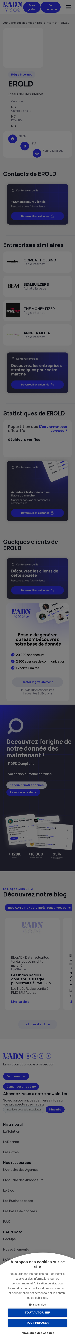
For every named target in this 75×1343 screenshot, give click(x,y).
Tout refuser (37, 1322)
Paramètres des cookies (37, 1332)
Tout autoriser (37, 1312)
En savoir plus (37, 1304)
